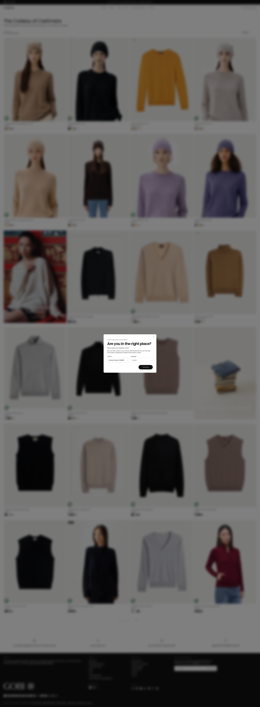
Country (109, 356)
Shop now (146, 367)
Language (133, 356)
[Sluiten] (153, 337)
